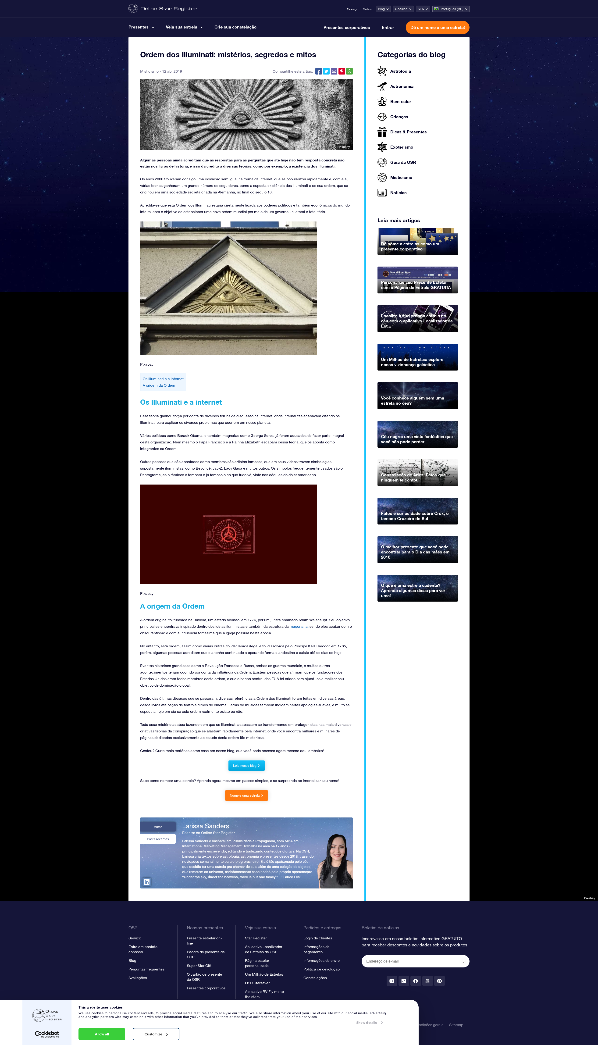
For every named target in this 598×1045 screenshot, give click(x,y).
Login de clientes (317, 938)
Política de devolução (321, 969)
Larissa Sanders (205, 826)
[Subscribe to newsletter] (464, 961)
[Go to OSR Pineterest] (439, 981)
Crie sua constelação (235, 26)
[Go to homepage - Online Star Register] (162, 9)
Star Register (256, 938)
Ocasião (401, 9)
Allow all (102, 1034)
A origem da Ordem (159, 385)
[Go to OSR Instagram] (392, 981)
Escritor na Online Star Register (208, 833)
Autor (158, 827)
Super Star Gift (199, 965)
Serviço (352, 9)
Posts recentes (158, 839)
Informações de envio (321, 960)
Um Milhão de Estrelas (264, 974)
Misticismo (149, 71)
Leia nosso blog (244, 765)
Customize (153, 1034)
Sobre (367, 9)
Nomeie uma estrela (245, 795)
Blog (381, 9)
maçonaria (299, 626)
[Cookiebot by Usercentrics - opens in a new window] (47, 1034)
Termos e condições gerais (421, 1025)
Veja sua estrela (181, 26)
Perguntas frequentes (146, 969)
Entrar (388, 27)
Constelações (315, 978)
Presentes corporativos (347, 27)
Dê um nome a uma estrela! (437, 27)
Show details (366, 1022)
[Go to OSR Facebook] (415, 981)
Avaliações (137, 978)
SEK (421, 9)
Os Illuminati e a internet (163, 379)
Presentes (138, 26)
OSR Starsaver (257, 983)
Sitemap (456, 1025)
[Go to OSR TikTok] (404, 981)
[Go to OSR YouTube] (427, 981)
